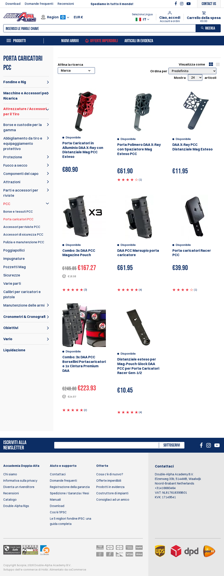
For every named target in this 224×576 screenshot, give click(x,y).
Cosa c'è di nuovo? (109, 474)
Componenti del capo (20, 173)
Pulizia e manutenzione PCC (23, 242)
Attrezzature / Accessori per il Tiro (25, 111)
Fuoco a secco (15, 165)
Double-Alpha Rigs (16, 506)
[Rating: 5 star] (72, 289)
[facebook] (176, 4)
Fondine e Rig (14, 82)
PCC (6, 204)
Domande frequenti (39, 4)
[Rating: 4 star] (127, 179)
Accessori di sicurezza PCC (23, 234)
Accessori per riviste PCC (21, 227)
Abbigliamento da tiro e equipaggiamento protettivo (22, 143)
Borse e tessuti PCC (18, 212)
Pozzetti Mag (14, 267)
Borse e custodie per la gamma (22, 127)
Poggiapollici (14, 250)
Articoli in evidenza (138, 40)
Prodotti (19, 40)
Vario (7, 339)
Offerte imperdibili (104, 40)
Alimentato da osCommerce (67, 569)
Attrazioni (11, 182)
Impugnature (14, 258)
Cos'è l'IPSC (58, 512)
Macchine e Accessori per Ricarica (25, 95)
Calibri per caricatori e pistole (22, 294)
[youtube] (189, 4)
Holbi (44, 569)
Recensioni (66, 4)
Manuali (55, 500)
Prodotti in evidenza (110, 487)
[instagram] (182, 4)
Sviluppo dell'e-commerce (20, 569)
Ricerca (210, 28)
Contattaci (58, 474)
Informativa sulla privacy (20, 481)
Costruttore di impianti (112, 493)
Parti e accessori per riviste (20, 193)
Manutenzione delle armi (24, 305)
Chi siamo (10, 474)
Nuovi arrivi (70, 40)
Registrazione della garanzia (70, 487)
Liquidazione (14, 350)
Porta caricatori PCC (18, 219)
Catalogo (10, 500)
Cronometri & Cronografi (24, 316)
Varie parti (12, 283)
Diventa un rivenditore (18, 487)
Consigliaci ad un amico (112, 500)
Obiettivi (10, 328)
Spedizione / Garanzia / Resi (69, 493)
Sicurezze (11, 275)
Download (12, 4)
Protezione (12, 157)
